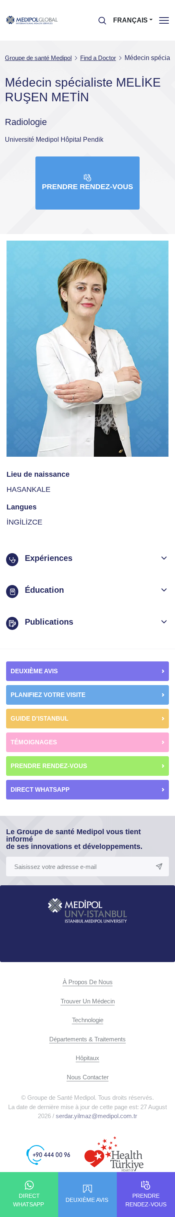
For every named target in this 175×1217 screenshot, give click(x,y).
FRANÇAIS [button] (130, 20)
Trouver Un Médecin (88, 1001)
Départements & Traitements (87, 1039)
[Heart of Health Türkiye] (114, 1154)
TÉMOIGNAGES (34, 742)
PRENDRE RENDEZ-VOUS (49, 765)
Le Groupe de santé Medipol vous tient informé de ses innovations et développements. (74, 839)
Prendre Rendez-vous (87, 187)
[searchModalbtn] (99, 17)
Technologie (87, 1019)
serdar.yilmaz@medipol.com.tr (96, 1115)
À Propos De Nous (88, 981)
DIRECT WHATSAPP (41, 789)
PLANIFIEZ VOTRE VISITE (48, 694)
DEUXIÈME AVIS (34, 671)
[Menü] (164, 20)
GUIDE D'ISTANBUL (39, 718)
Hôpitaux (87, 1057)
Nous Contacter (88, 1077)
